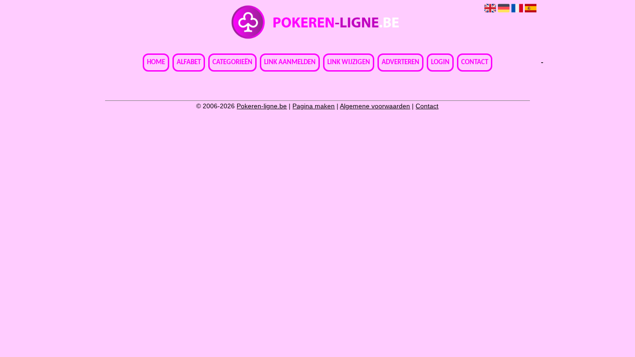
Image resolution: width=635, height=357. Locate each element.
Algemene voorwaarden (375, 106)
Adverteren (400, 62)
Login (440, 62)
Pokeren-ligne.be (262, 106)
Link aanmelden (290, 62)
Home (156, 62)
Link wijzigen (348, 62)
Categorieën (232, 62)
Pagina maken (313, 106)
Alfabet (189, 62)
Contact (474, 62)
